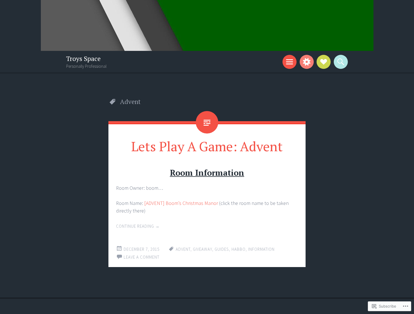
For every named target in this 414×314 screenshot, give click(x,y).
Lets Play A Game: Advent (207, 146)
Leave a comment (141, 257)
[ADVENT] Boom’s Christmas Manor (181, 203)
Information (261, 249)
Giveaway (202, 249)
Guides (222, 249)
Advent (183, 249)
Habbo (239, 249)
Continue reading (138, 226)
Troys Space (83, 58)
